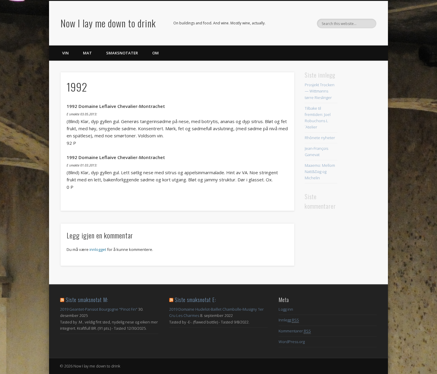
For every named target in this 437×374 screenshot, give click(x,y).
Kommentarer (295, 331)
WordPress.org (292, 341)
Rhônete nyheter (320, 137)
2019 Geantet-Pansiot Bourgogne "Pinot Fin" (98, 309)
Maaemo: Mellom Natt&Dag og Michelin (320, 171)
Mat (87, 53)
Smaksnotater (122, 53)
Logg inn (286, 309)
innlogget (97, 249)
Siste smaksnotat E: (195, 300)
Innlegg (289, 320)
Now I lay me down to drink (108, 23)
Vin (65, 53)
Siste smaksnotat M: (87, 300)
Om (155, 53)
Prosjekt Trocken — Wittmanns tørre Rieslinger (319, 91)
